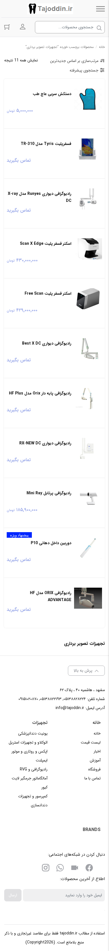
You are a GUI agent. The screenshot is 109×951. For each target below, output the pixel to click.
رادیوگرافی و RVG (34, 769)
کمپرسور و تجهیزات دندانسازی (33, 800)
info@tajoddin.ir (70, 708)
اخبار (97, 751)
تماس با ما (92, 778)
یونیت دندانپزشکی (33, 733)
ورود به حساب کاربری (22, 27)
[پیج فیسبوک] (89, 868)
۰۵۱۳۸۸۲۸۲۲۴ (74, 699)
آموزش (95, 760)
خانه (102, 47)
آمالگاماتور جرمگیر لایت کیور (30, 782)
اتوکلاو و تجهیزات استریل (28, 742)
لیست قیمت (91, 742)
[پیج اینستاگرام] (45, 868)
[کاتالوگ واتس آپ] (60, 868)
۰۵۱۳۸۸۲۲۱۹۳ (50, 699)
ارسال (13, 895)
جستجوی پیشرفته (84, 70)
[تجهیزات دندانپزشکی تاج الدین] (50, 8)
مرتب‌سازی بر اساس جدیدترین (74, 61)
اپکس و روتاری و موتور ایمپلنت (29, 755)
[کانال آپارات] (74, 868)
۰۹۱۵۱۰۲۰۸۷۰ (28, 699)
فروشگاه (94, 769)
